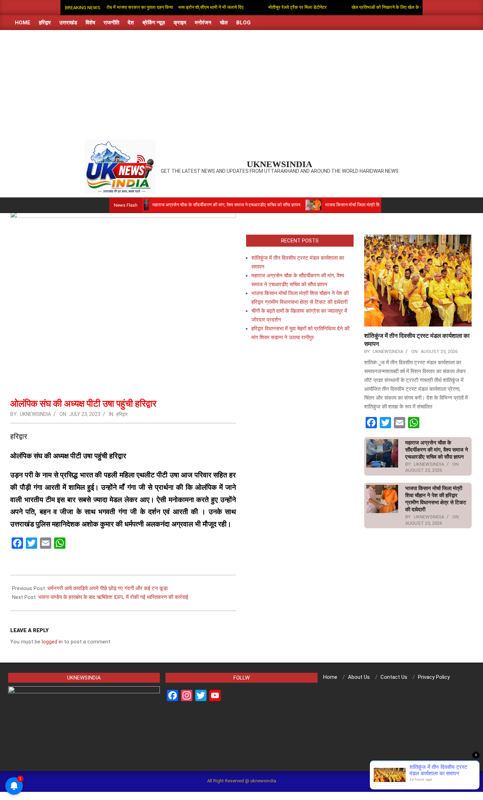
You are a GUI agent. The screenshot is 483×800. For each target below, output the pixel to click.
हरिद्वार (122, 414)
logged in (52, 642)
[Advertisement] (241, 83)
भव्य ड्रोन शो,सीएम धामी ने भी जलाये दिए (195, 7)
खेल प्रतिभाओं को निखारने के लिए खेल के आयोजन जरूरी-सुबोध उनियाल (394, 7)
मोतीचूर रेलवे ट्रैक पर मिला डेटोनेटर (281, 7)
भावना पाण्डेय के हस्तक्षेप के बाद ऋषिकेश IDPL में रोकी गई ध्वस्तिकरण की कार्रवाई (113, 597)
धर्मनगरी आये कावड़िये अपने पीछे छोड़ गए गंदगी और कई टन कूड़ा (107, 588)
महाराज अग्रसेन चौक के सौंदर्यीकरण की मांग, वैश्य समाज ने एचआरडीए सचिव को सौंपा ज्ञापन (207, 204)
